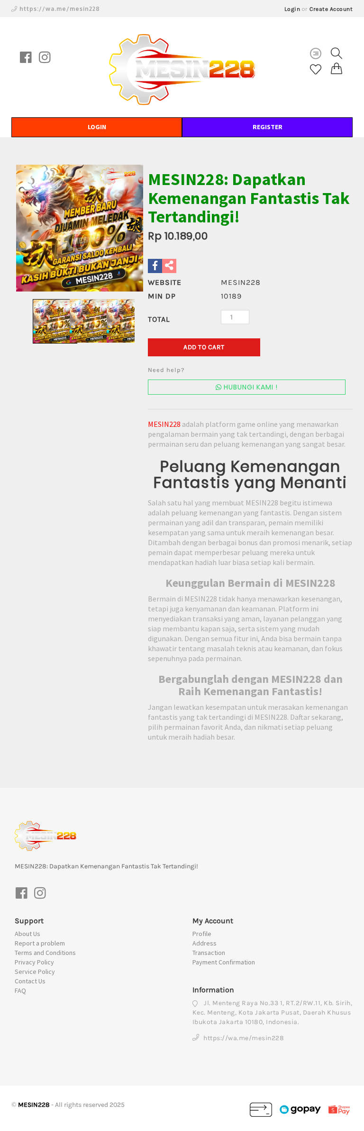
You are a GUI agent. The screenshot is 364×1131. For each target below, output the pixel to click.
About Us (27, 933)
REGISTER (267, 127)
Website (165, 282)
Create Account (331, 9)
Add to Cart (204, 347)
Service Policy (35, 971)
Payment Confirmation (223, 962)
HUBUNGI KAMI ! (250, 387)
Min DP (162, 296)
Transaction (208, 952)
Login (292, 9)
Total (159, 319)
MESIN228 (164, 424)
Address (204, 943)
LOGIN (97, 127)
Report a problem (40, 943)
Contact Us (30, 981)
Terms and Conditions (45, 952)
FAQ (20, 990)
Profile (201, 933)
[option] (79, 228)
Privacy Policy (34, 962)
